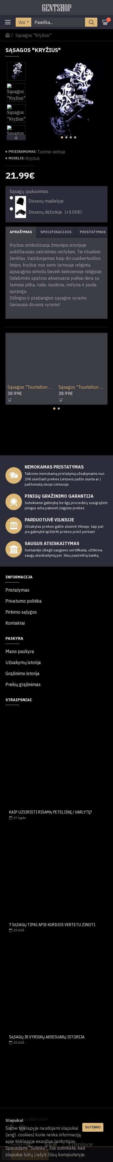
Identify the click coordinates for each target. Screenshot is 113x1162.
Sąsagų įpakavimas (29, 191)
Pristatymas (93, 232)
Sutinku (93, 1127)
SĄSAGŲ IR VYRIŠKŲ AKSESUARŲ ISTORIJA (46, 1037)
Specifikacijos (56, 232)
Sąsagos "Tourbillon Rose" (31, 387)
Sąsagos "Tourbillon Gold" (82, 387)
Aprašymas (21, 232)
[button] (62, 137)
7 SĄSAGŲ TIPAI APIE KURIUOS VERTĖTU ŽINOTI (52, 925)
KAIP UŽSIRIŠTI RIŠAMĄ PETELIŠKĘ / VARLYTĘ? (50, 812)
